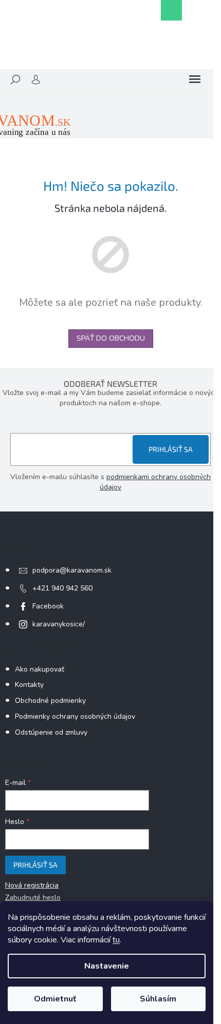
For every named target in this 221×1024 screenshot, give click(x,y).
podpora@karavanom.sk (72, 570)
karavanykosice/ (58, 624)
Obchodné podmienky (50, 700)
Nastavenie (106, 966)
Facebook (48, 606)
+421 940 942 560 (62, 588)
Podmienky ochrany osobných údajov (75, 716)
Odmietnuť (55, 999)
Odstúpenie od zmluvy (51, 732)
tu (116, 940)
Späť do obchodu (111, 338)
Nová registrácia (32, 885)
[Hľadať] (15, 79)
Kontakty (29, 685)
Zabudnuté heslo (33, 897)
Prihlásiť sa (171, 449)
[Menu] (195, 79)
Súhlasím (158, 999)
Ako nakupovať (39, 669)
